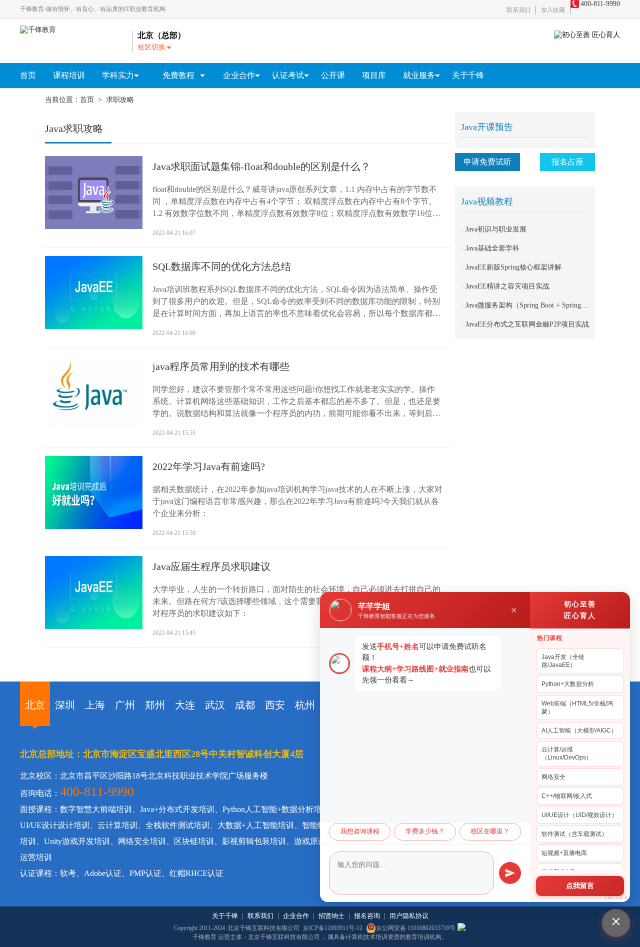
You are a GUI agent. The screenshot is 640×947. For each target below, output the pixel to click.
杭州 (305, 705)
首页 (28, 75)
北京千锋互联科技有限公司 (264, 928)
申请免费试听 (488, 162)
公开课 (333, 75)
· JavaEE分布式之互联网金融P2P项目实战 (525, 324)
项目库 (374, 75)
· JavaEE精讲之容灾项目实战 (505, 286)
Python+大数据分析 (568, 684)
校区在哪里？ (490, 831)
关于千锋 (468, 75)
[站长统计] (461, 928)
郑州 (155, 705)
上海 (95, 705)
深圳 (65, 705)
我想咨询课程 (360, 831)
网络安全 (554, 777)
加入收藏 (553, 10)
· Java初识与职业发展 (493, 229)
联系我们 (518, 10)
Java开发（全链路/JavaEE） (563, 661)
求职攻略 (120, 100)
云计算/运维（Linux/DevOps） (567, 753)
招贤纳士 (331, 916)
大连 (185, 705)
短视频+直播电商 (564, 853)
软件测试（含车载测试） (575, 834)
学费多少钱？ (425, 831)
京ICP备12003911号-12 (333, 928)
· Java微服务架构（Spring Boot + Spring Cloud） (534, 305)
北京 (35, 705)
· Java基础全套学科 (490, 248)
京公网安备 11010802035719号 (416, 928)
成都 (245, 705)
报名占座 (568, 162)
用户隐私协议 (409, 916)
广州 (125, 705)
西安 (275, 705)
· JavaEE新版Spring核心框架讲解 (511, 267)
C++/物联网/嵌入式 (567, 796)
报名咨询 (367, 916)
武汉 (215, 705)
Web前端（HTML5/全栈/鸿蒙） (577, 707)
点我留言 (580, 886)
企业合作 (296, 916)
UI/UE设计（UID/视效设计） (580, 815)
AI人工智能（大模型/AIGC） (579, 730)
